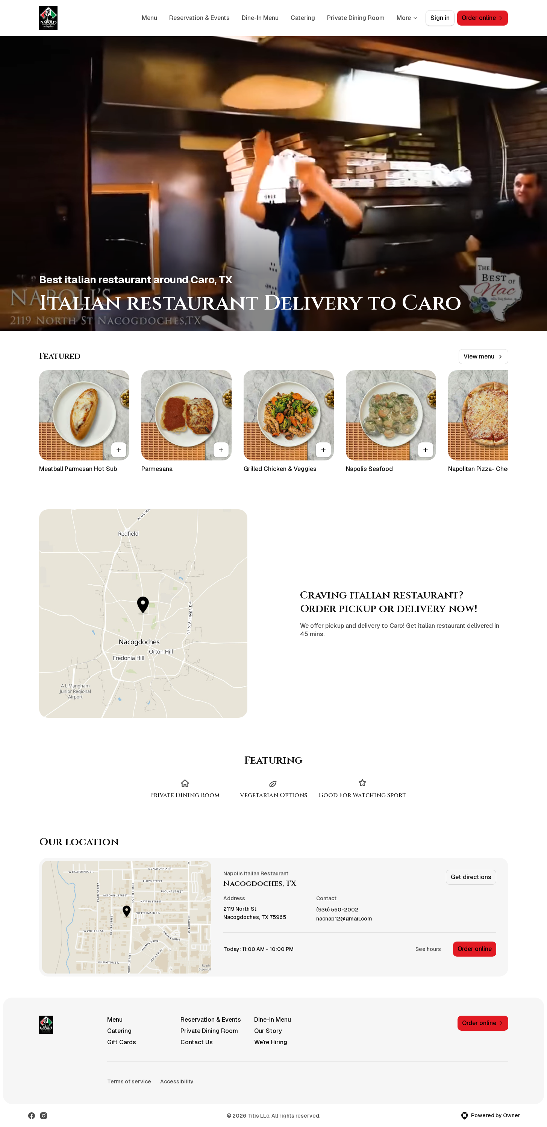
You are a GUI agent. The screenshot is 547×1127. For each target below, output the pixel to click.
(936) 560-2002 (337, 909)
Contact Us (196, 1042)
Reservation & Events (199, 18)
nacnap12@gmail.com (344, 918)
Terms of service (129, 1081)
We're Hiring (270, 1042)
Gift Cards (121, 1042)
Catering (303, 18)
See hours (428, 949)
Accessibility (177, 1081)
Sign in (440, 18)
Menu (149, 18)
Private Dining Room (356, 18)
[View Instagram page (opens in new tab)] (43, 1115)
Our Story (268, 1031)
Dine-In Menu (260, 18)
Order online (475, 949)
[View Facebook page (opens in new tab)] (31, 1115)
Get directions (471, 877)
